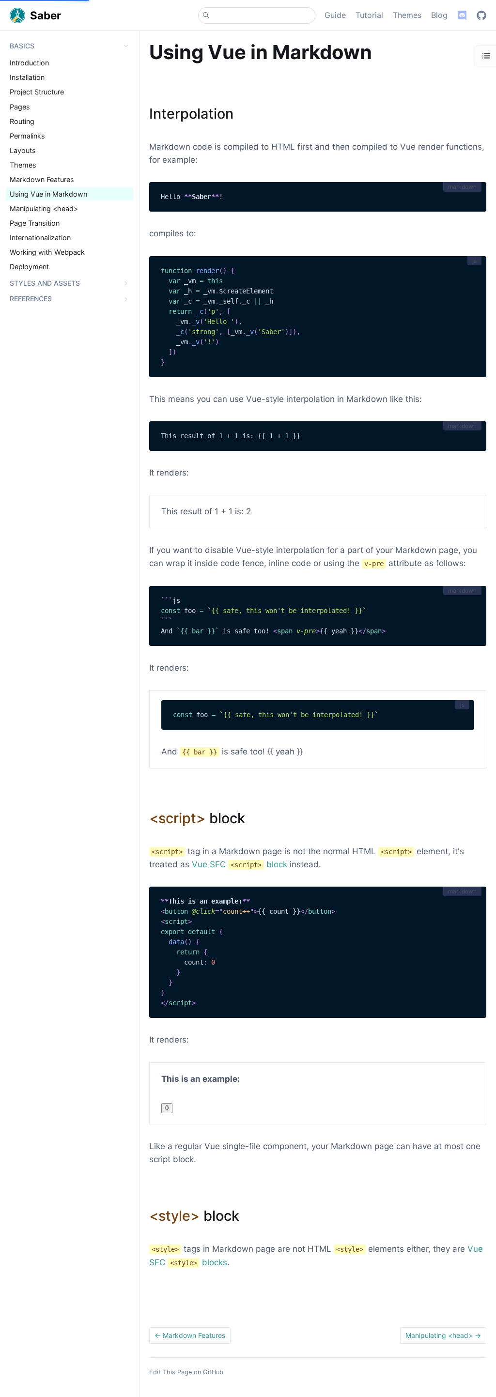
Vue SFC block (239, 864)
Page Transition (35, 223)
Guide (335, 15)
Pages (20, 107)
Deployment (29, 266)
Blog (439, 15)
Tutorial (369, 15)
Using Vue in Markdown (48, 194)
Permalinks (27, 136)
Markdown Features (42, 179)
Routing (22, 121)
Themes (407, 15)
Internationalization (40, 237)
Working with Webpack (47, 252)
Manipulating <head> (44, 208)
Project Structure (37, 92)
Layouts (23, 150)
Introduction (29, 63)
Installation (27, 77)
